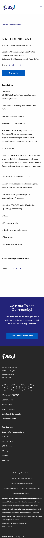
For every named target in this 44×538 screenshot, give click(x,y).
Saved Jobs (7, 404)
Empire (5, 455)
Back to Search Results (11, 25)
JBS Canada (7, 446)
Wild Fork (6, 451)
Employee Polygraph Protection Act (21, 483)
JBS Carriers (7, 441)
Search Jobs (7, 400)
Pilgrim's (5, 460)
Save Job (13, 73)
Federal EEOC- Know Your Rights (21, 478)
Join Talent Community (22, 335)
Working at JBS (8, 409)
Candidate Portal (9, 419)
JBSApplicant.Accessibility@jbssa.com (14, 523)
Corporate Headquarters (13, 432)
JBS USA (6, 437)
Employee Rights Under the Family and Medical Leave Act (21, 488)
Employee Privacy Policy (21, 493)
